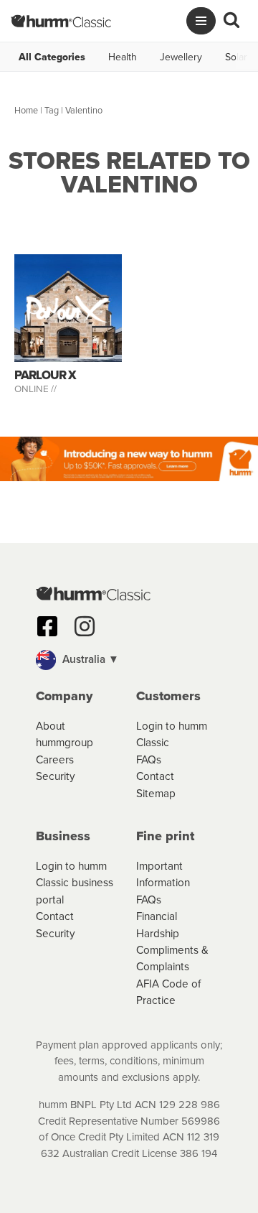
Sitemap (156, 793)
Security (55, 776)
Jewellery (181, 57)
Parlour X (45, 375)
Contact (155, 776)
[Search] (231, 21)
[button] (129, 660)
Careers (55, 759)
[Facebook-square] (47, 626)
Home (26, 109)
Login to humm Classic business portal (74, 882)
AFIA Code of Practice (168, 991)
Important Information (163, 874)
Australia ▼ (89, 658)
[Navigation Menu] (201, 20)
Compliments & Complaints (172, 958)
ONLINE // (35, 388)
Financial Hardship (157, 924)
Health (122, 57)
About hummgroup (64, 733)
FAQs (148, 759)
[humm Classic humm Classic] (61, 20)
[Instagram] (84, 626)
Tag (51, 109)
